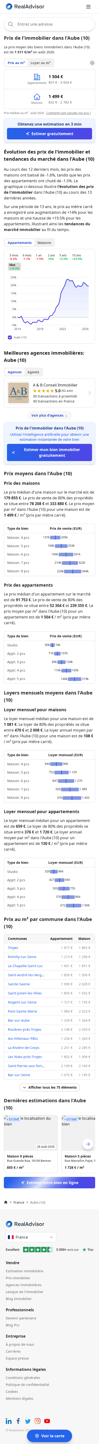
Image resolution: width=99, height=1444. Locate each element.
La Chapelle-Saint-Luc (25, 966)
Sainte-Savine (19, 984)
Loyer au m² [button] (40, 63)
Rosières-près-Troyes (24, 1029)
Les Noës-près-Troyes (25, 1056)
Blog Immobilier (19, 1298)
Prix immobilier (18, 1278)
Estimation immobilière (24, 1271)
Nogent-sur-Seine (22, 1002)
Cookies (12, 1391)
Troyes (13, 947)
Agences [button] (15, 372)
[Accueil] (6, 1202)
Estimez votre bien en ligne (52, 1182)
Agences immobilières (24, 1285)
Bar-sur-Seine (19, 1075)
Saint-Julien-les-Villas (25, 993)
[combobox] (49, 24)
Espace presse (17, 1358)
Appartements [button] (20, 242)
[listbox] (49, 1144)
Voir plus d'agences (49, 415)
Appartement (61, 938)
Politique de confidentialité (27, 1384)
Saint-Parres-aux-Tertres (27, 1066)
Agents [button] (33, 372)
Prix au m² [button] (16, 63)
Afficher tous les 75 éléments (52, 1087)
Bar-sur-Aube (19, 1020)
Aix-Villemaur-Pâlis (23, 1038)
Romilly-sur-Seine (22, 956)
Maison (84, 938)
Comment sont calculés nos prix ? (68, 113)
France (18, 1202)
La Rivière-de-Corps (23, 1047)
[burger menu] (88, 6)
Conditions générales (23, 1377)
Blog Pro (12, 1325)
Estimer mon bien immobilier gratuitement (52, 452)
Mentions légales (19, 1398)
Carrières (13, 1351)
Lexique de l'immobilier (24, 1292)
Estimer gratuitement (52, 133)
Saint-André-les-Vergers (27, 975)
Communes (17, 938)
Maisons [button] (44, 242)
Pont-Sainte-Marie (22, 1011)
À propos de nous (20, 1344)
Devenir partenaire (21, 1318)
